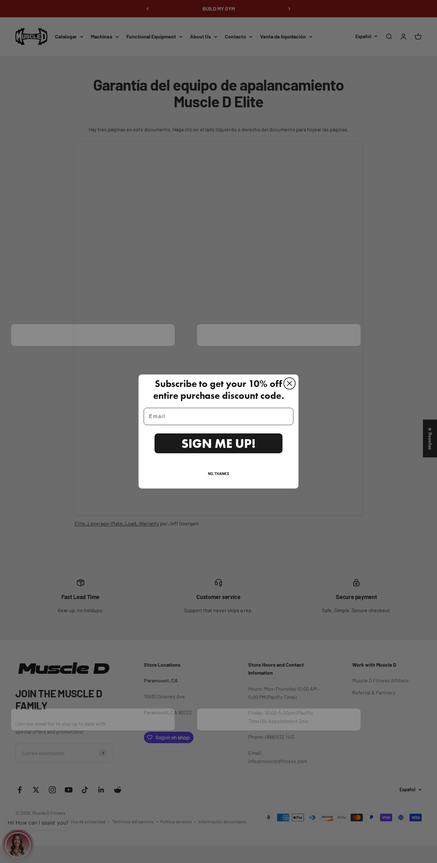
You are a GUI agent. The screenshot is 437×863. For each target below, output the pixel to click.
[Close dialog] (289, 383)
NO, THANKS (218, 473)
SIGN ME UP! (218, 443)
